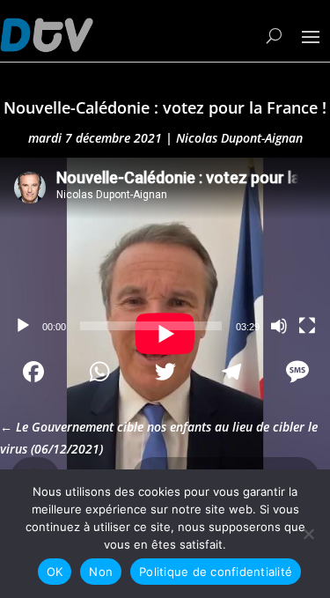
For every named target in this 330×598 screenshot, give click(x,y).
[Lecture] (23, 326)
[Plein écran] (307, 326)
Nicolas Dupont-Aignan (239, 137)
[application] (165, 250)
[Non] (308, 534)
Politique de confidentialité (215, 572)
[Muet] (279, 326)
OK (55, 572)
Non (101, 572)
